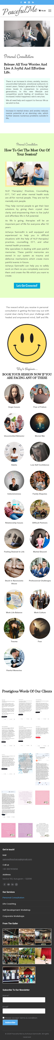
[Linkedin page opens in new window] (33, 2)
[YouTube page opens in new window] (25, 2)
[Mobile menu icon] (49, 10)
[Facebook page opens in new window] (21, 2)
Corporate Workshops (13, 916)
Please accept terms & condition (20, 1017)
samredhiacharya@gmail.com (17, 859)
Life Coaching (9, 903)
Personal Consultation (13, 897)
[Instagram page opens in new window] (29, 2)
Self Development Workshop (16, 910)
